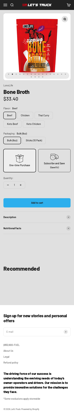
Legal (6, 356)
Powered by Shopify (30, 409)
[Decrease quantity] (8, 185)
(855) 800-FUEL (11, 344)
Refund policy (10, 362)
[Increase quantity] (20, 185)
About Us (8, 350)
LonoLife (8, 85)
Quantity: (8, 178)
